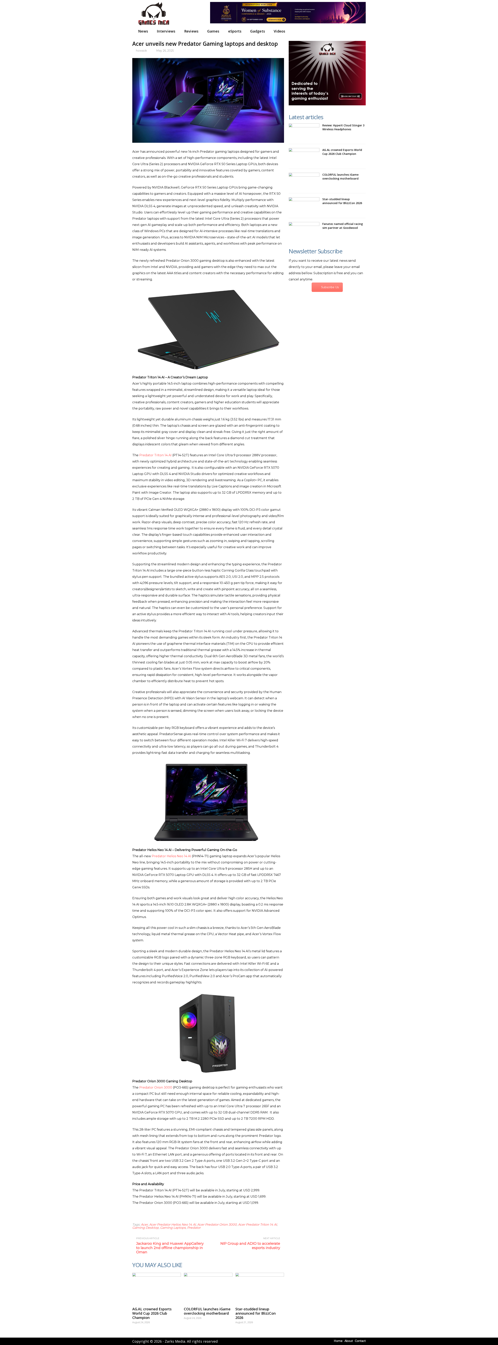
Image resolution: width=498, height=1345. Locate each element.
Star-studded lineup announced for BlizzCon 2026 (255, 1313)
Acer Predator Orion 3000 (217, 1224)
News (143, 31)
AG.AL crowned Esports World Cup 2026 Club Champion (152, 1313)
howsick (141, 50)
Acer (144, 1224)
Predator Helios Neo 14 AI (171, 856)
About (349, 1341)
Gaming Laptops (173, 1228)
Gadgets (257, 31)
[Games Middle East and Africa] (153, 25)
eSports (235, 31)
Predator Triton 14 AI (155, 455)
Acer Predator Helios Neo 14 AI (172, 1224)
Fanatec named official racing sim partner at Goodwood (342, 226)
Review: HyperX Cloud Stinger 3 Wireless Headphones (343, 127)
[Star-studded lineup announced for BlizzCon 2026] (259, 1288)
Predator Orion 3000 (155, 1087)
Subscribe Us (330, 287)
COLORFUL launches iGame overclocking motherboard (207, 1311)
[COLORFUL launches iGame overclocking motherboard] (208, 1288)
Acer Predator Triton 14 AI (257, 1224)
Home (338, 1341)
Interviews (166, 31)
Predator (194, 1228)
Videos (279, 31)
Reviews (191, 31)
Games (213, 31)
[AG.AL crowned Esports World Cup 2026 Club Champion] (156, 1288)
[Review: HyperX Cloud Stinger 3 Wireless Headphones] (304, 131)
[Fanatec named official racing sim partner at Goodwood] (304, 230)
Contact (360, 1341)
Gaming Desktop (145, 1228)
